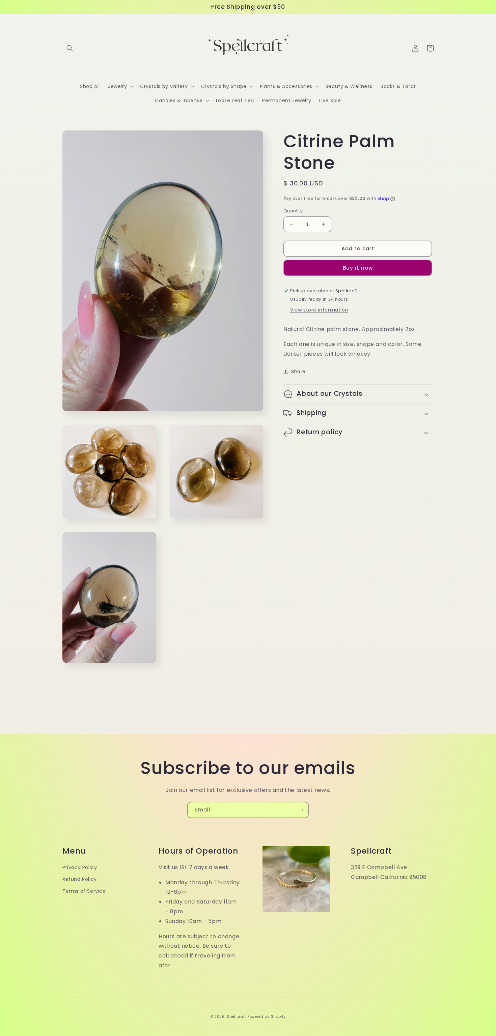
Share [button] (298, 371)
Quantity (293, 211)
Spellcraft (236, 1016)
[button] (69, 48)
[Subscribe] (301, 810)
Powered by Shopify (266, 1016)
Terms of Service (84, 891)
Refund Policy (79, 879)
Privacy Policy (79, 867)
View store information (319, 309)
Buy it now (358, 267)
